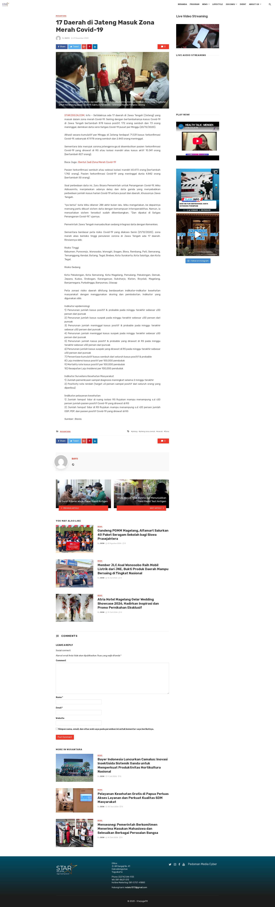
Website (60, 718)
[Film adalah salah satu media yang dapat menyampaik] (197, 190)
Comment (61, 660)
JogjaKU (230, 4)
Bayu (67, 38)
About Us (254, 4)
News (205, 4)
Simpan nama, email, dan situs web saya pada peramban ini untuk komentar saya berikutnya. (106, 729)
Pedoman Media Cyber (202, 864)
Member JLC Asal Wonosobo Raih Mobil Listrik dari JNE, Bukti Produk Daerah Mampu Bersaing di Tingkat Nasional (133, 569)
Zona (167, 431)
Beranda (182, 4)
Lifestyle (217, 4)
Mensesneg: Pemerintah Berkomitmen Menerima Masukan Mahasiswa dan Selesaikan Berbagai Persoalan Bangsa (128, 829)
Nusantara (61, 16)
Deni (102, 543)
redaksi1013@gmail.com (136, 887)
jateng (135, 431)
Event (243, 4)
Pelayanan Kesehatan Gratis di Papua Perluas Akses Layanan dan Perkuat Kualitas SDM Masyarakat (133, 798)
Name (59, 697)
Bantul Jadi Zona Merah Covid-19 (97, 162)
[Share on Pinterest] (89, 46)
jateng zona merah (147, 431)
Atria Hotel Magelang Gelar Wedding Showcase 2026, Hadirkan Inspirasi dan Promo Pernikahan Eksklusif (128, 603)
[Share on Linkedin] (95, 46)
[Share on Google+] (84, 46)
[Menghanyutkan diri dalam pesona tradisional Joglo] (197, 234)
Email (59, 708)
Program (194, 4)
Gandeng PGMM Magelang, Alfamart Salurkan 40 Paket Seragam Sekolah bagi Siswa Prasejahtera (133, 534)
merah (160, 431)
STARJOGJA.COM (74, 115)
